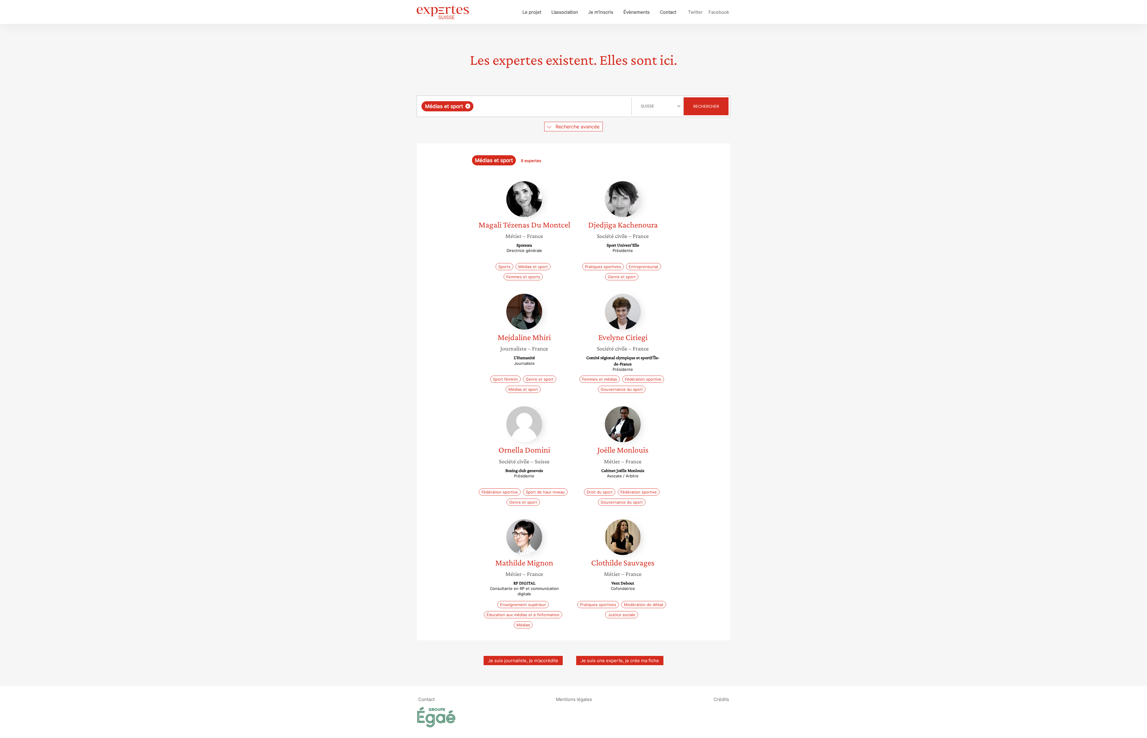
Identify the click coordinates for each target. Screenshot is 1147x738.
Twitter (695, 12)
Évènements (636, 12)
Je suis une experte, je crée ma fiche (620, 660)
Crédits (721, 699)
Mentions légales (574, 699)
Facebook (719, 12)
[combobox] (524, 106)
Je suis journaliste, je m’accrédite (523, 660)
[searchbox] (535, 106)
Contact (668, 12)
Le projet (531, 12)
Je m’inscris (600, 12)
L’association (564, 12)
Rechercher (706, 106)
